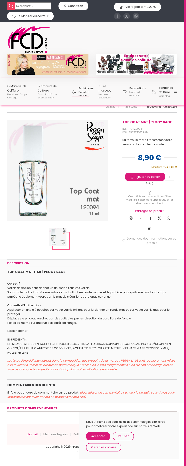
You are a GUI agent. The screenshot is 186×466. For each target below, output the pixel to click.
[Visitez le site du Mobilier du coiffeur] (136, 64)
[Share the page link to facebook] (150, 218)
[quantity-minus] (148, 183)
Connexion (75, 6)
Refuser (123, 436)
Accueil (32, 434)
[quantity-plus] (151, 183)
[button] (17, 91)
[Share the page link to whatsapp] (168, 218)
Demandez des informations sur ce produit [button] (152, 240)
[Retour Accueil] (30, 40)
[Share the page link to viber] (130, 218)
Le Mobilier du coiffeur (32, 16)
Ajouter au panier (148, 177)
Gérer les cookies (103, 447)
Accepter (98, 436)
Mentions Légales (55, 434)
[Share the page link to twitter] (159, 218)
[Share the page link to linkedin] (149, 228)
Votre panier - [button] (140, 7)
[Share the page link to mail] (140, 218)
